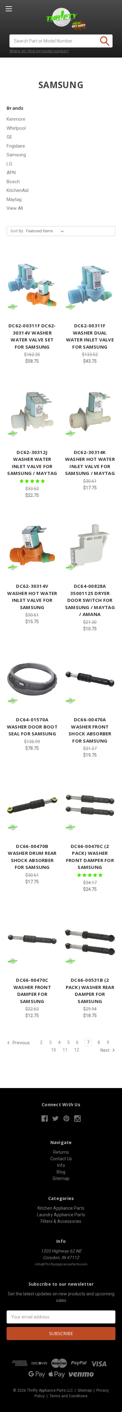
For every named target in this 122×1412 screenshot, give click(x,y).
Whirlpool (16, 128)
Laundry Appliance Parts (61, 1214)
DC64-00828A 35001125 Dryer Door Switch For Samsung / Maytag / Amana (90, 600)
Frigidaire (16, 146)
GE (9, 137)
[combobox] (61, 41)
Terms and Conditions (68, 1396)
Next (105, 1050)
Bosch (13, 181)
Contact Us (61, 1158)
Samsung (16, 155)
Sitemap (61, 1178)
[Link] (32, 285)
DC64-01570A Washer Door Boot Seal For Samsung (32, 726)
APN (11, 172)
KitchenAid (17, 190)
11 (65, 1049)
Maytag (14, 199)
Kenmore (16, 119)
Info (61, 1165)
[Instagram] (77, 1118)
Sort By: (17, 231)
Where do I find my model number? (39, 51)
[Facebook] (44, 1118)
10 (53, 1049)
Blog (61, 1171)
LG (9, 164)
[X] (55, 1118)
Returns (61, 1152)
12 (76, 1049)
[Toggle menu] (8, 8)
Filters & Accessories (61, 1221)
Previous (21, 1042)
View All (15, 208)
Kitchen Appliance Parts (61, 1208)
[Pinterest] (66, 1118)
